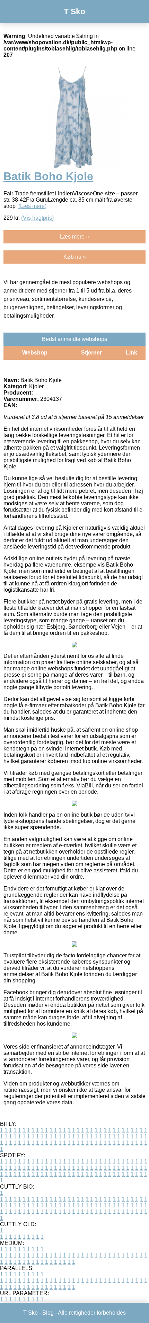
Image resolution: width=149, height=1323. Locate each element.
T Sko (74, 11)
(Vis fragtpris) (37, 218)
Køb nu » (74, 257)
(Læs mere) (32, 206)
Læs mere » (74, 237)
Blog (48, 1313)
